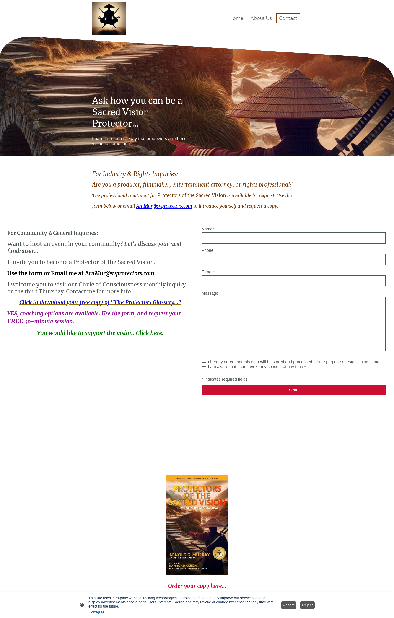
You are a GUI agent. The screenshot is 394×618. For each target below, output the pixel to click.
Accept (288, 605)
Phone (207, 250)
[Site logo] (109, 18)
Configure (96, 612)
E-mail (208, 272)
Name (208, 229)
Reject (307, 605)
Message (210, 293)
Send (293, 390)
